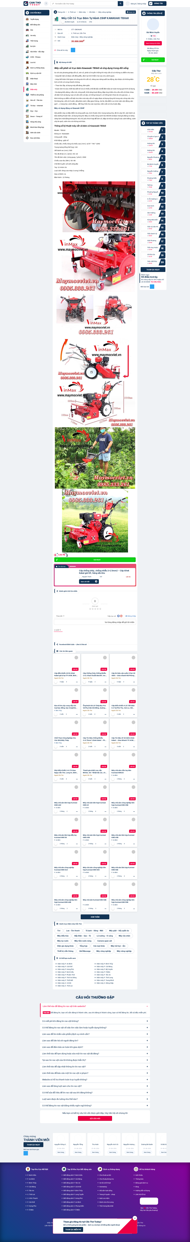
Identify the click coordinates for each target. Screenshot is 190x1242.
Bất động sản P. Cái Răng (72, 1179)
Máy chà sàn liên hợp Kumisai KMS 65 (94, 803)
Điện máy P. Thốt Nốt (65, 980)
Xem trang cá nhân (153, 43)
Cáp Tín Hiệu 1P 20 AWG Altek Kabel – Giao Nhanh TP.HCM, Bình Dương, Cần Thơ (122, 739)
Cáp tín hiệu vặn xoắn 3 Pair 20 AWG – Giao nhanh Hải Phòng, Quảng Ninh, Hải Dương (123, 674)
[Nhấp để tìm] (120, 3)
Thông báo (139, 1179)
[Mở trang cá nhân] (144, 130)
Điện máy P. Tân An (104, 974)
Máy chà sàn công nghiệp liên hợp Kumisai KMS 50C (94, 868)
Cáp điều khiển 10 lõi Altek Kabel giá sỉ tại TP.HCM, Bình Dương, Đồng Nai (65, 674)
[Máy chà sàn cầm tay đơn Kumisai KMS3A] (123, 760)
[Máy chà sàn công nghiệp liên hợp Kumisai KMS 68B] (66, 889)
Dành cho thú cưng (106, 1202)
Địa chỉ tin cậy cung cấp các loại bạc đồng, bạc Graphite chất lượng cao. (65, 706)
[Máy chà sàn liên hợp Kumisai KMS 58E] (123, 857)
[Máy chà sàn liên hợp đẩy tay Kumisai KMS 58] (66, 825)
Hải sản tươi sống (105, 1190)
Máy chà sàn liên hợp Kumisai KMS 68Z (65, 803)
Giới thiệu (139, 1175)
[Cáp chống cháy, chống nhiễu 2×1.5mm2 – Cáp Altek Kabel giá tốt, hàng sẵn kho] (65, 577)
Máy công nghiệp (104, 12)
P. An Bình (31, 1179)
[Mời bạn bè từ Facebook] (152, 286)
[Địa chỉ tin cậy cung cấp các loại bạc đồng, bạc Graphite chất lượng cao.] (66, 695)
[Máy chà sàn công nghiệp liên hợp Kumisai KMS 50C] (95, 857)
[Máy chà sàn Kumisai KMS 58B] (95, 889)
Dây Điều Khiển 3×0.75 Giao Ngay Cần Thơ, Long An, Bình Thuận (65, 771)
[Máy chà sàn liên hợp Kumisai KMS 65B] (95, 825)
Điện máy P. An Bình (65, 963)
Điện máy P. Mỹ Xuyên (105, 969)
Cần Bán (92, 12)
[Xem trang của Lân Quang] (84, 778)
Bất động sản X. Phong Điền (73, 1206)
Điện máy (82, 12)
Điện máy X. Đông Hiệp (105, 983)
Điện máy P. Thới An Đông (67, 977)
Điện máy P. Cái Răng (104, 966)
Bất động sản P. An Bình (72, 1202)
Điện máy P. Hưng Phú (66, 969)
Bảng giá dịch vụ (141, 1183)
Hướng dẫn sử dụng (142, 1190)
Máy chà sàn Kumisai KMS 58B (94, 900)
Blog (137, 1186)
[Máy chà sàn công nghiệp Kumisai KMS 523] (66, 857)
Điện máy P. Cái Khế (65, 966)
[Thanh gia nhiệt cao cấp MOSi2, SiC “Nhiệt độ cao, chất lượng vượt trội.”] (95, 760)
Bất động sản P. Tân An (71, 1183)
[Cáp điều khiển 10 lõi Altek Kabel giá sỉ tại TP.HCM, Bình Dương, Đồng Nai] (66, 663)
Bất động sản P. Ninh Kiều (72, 1175)
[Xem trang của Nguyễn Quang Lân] (56, 714)
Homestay (103, 1186)
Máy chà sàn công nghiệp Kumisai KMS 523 (64, 868)
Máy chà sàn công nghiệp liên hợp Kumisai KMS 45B (122, 803)
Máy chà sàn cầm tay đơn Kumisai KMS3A (121, 771)
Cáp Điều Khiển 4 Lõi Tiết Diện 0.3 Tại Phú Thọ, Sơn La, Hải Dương (123, 706)
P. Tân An (30, 1190)
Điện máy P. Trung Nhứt (105, 980)
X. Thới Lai (72, 12)
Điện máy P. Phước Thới (66, 974)
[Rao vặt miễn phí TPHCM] (153, 110)
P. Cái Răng (31, 1186)
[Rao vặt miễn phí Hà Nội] (153, 103)
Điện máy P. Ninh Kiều (66, 972)
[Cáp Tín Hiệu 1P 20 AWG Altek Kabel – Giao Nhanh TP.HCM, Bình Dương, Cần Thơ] (123, 728)
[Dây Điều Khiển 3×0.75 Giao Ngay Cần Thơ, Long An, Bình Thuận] (66, 760)
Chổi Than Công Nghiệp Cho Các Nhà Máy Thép (65, 739)
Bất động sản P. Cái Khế (72, 1186)
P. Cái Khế (31, 1202)
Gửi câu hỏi (95, 1118)
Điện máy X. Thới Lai (65, 985)
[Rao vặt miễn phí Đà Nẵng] (153, 117)
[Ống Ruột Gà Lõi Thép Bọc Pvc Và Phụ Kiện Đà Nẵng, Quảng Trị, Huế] (95, 695)
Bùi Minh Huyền (153, 32)
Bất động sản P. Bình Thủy (73, 1190)
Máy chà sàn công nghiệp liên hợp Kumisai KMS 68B (65, 901)
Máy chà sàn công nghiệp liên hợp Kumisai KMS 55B (122, 901)
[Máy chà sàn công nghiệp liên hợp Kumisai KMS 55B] (123, 889)
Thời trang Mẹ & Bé (106, 1206)
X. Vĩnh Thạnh (32, 1198)
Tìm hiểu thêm (156, 282)
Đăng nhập (131, 616)
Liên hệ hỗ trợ (140, 1194)
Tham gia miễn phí (73, 1229)
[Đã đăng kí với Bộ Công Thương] (149, 1204)
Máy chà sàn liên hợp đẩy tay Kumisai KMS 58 (65, 836)
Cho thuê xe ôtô (105, 1175)
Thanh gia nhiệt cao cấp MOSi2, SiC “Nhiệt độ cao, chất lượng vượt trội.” (95, 771)
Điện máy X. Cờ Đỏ (64, 983)
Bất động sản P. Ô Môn (71, 1210)
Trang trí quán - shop (107, 1194)
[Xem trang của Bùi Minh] (113, 778)
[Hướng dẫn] (46, 3)
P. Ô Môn (30, 1210)
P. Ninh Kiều (31, 1175)
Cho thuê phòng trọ (106, 1179)
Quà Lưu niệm (104, 1198)
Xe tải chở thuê (105, 1183)
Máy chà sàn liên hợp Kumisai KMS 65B (94, 836)
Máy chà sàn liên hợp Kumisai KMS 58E (122, 868)
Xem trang (61, 1152)
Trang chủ (61, 12)
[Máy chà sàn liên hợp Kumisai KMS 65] (95, 792)
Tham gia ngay (153, 269)
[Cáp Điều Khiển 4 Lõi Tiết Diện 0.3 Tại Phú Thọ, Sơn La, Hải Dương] (123, 695)
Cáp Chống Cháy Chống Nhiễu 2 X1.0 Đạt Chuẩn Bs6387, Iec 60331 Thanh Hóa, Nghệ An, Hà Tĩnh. (95, 674)
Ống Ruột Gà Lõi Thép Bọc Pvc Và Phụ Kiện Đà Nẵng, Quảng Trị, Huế (94, 706)
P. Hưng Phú (31, 1206)
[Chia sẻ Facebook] (73, 50)
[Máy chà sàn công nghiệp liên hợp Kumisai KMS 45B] (123, 792)
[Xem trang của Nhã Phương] (56, 681)
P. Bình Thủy (31, 1183)
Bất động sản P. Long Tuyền (73, 1194)
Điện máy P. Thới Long (105, 977)
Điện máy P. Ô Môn (103, 972)
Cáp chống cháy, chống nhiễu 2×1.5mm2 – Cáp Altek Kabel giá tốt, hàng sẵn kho (104, 571)
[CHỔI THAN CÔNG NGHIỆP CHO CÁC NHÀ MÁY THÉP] (66, 728)
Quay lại (131, 12)
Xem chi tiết (85, 581)
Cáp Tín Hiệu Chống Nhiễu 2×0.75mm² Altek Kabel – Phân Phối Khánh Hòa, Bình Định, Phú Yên (95, 739)
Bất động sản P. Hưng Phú (72, 1198)
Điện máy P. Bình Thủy (105, 963)
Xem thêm (95, 917)
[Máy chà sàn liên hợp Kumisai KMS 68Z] (66, 792)
